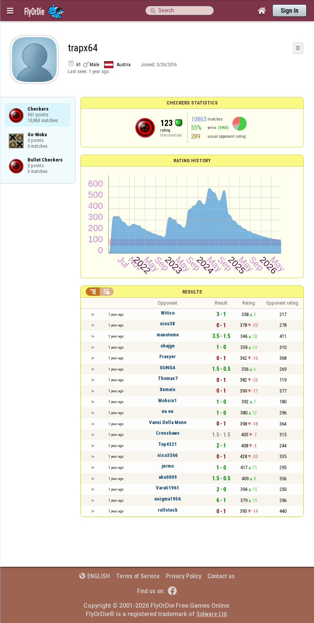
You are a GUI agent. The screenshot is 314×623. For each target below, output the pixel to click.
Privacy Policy (183, 576)
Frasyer (167, 356)
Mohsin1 (167, 400)
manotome (168, 335)
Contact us (221, 576)
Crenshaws (168, 433)
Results (192, 292)
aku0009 (168, 477)
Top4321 (167, 444)
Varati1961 (167, 488)
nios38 (167, 323)
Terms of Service (138, 576)
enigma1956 (167, 499)
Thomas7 (168, 378)
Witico (168, 313)
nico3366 (167, 455)
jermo (168, 466)
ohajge (167, 346)
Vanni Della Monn (167, 422)
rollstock (168, 510)
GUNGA (167, 367)
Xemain (167, 389)
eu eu (167, 411)
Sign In (289, 10)
